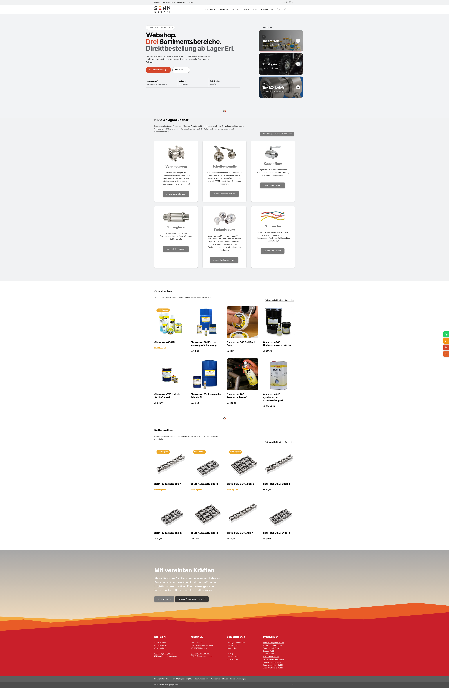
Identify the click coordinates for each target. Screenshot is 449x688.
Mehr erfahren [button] (164, 599)
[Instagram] (290, 2)
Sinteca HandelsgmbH (272, 662)
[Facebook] (293, 2)
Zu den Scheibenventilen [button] (224, 194)
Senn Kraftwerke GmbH (273, 668)
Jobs (255, 9)
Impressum (183, 679)
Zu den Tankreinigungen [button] (224, 260)
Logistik (245, 9)
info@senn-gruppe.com (167, 656)
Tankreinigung (224, 229)
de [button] (272, 9)
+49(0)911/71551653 (201, 654)
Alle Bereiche (181, 70)
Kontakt (264, 9)
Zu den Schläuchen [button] (272, 251)
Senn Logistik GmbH (271, 648)
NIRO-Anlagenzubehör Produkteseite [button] (277, 134)
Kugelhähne (273, 163)
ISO (190, 679)
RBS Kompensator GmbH (273, 659)
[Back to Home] (162, 9)
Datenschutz (215, 679)
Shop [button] (233, 9)
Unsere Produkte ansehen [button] (190, 599)
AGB (195, 679)
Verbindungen (176, 166)
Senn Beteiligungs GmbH (273, 643)
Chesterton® (194, 297)
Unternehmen (165, 679)
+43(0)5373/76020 (165, 654)
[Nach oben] (293, 685)
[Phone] (284, 2)
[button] (278, 9)
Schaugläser (176, 227)
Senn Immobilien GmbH (273, 665)
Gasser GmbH (269, 651)
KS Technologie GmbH (272, 645)
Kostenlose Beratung (158, 70)
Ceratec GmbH (269, 654)
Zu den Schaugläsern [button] (176, 249)
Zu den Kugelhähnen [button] (272, 185)
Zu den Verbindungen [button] (175, 194)
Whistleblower (203, 679)
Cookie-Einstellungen (238, 679)
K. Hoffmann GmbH (271, 657)
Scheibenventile (224, 166)
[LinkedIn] (287, 2)
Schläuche (273, 226)
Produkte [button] (209, 9)
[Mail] (281, 2)
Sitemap (225, 679)
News (156, 679)
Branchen (223, 9)
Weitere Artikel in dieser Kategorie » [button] (279, 300)
